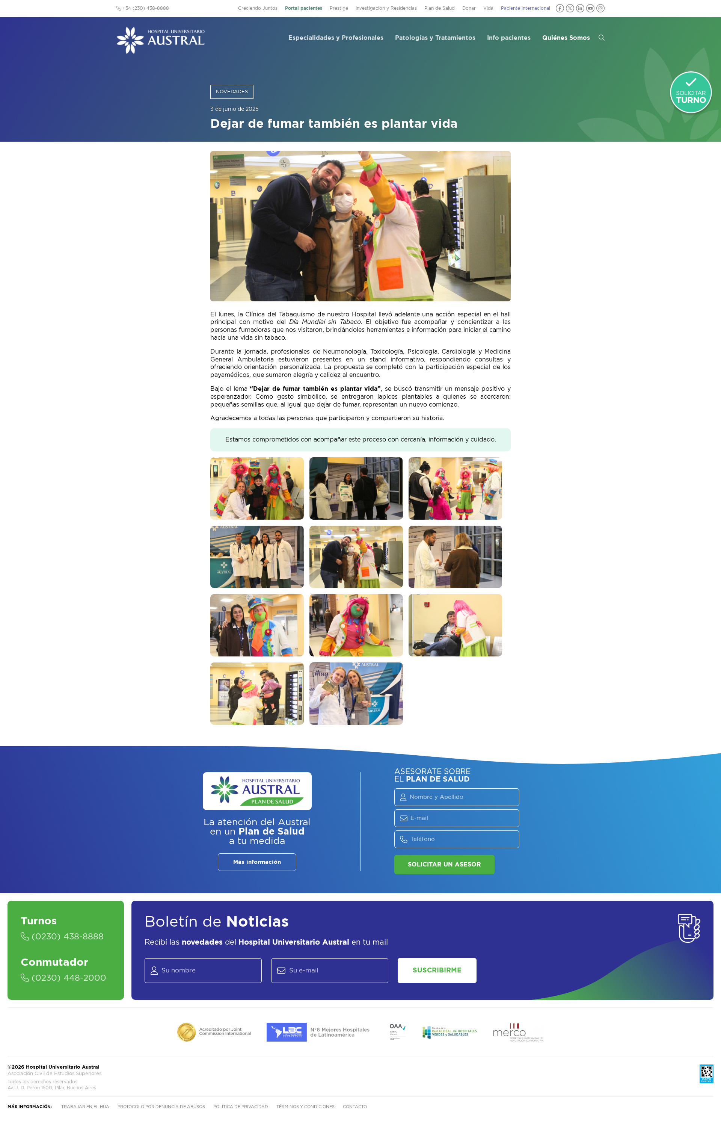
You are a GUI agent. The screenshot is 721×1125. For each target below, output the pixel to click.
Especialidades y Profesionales (335, 38)
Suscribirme (437, 970)
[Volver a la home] (160, 50)
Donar (469, 8)
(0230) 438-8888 (66, 937)
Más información (257, 862)
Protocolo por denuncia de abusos (161, 1107)
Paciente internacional (525, 8)
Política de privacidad (240, 1107)
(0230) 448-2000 (67, 978)
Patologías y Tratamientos (435, 38)
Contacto (355, 1107)
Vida (488, 8)
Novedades (232, 91)
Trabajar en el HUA (85, 1107)
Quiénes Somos (566, 38)
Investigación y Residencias (386, 8)
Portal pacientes (303, 8)
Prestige (339, 8)
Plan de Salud (439, 8)
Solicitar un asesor (444, 865)
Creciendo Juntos (258, 8)
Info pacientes (509, 38)
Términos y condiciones (305, 1107)
